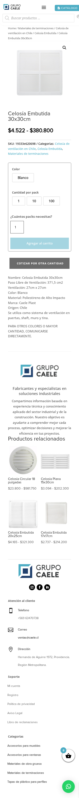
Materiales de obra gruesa (24, 763)
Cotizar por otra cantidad (40, 263)
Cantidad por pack (25, 192)
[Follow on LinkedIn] (47, 587)
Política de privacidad (21, 704)
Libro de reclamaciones (22, 722)
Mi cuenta (13, 686)
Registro (12, 695)
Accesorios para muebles (23, 745)
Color (16, 169)
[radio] (23, 177)
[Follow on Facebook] (40, 587)
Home (12, 28)
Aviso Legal (14, 713)
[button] (64, 48)
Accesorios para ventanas (24, 754)
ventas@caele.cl (28, 637)
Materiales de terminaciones (36, 28)
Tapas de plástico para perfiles (27, 781)
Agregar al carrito (40, 243)
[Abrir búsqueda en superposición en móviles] (38, 19)
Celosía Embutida (45, 33)
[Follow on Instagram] (32, 587)
